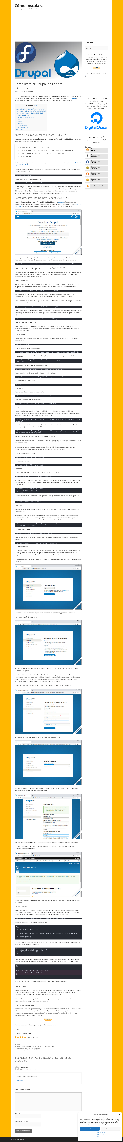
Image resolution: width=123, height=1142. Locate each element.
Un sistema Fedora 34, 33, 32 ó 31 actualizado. (34, 147)
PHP (19, 119)
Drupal (18, 1046)
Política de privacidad (102, 1134)
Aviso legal (99, 1137)
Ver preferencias (110, 1129)
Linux (52, 1046)
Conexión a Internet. (26, 156)
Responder (20, 1080)
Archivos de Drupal (23, 115)
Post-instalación (23, 127)
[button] (119, 1114)
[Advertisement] (61, 25)
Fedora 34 (47, 1046)
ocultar (35, 105)
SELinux (20, 123)
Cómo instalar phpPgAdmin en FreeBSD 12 (28, 1048)
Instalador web (22, 125)
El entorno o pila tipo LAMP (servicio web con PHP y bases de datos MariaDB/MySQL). (46, 150)
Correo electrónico (21, 1121)
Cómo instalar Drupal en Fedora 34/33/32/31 (30, 113)
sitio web (61, 202)
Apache (20, 121)
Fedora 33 (41, 1046)
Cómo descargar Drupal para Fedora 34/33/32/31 (31, 111)
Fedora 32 (35, 1046)
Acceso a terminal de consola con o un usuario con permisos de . (43, 153)
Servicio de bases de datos (26, 117)
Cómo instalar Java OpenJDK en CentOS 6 (27, 1050)
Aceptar (90, 1129)
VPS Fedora (72, 98)
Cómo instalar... (30, 5)
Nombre (18, 1113)
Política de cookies (101, 1132)
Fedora (18, 1044)
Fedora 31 (28, 1046)
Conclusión (19, 129)
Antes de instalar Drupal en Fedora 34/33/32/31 (30, 109)
